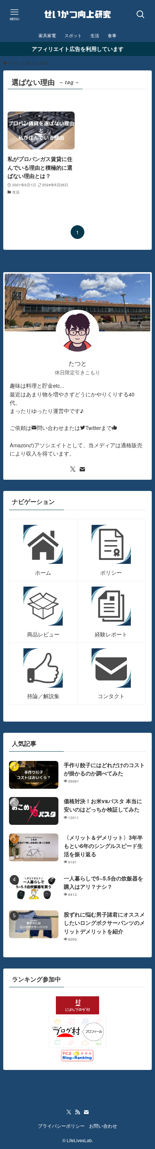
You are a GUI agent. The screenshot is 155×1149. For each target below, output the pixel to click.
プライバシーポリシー (61, 1125)
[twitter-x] (72, 469)
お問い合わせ (103, 1125)
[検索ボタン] (140, 14)
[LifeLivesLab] (77, 14)
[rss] (77, 1112)
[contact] (82, 469)
